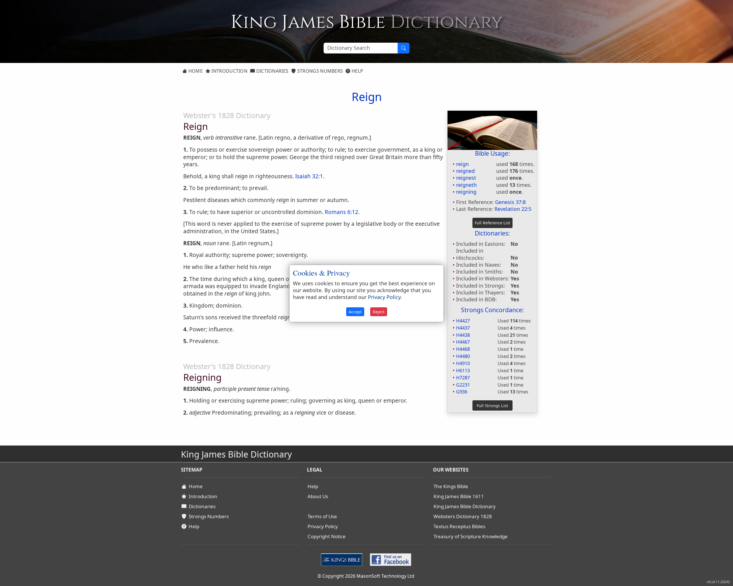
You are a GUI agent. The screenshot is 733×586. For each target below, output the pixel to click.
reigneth (466, 184)
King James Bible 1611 (459, 496)
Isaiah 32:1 (309, 176)
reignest (466, 177)
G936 (461, 392)
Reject (379, 311)
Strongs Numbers (319, 71)
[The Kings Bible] (343, 559)
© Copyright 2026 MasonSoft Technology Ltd (366, 576)
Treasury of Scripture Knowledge (471, 536)
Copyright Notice (327, 536)
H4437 (463, 328)
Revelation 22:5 (512, 208)
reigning (466, 191)
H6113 (463, 370)
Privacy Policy (323, 526)
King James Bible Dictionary (465, 506)
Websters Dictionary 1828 (463, 516)
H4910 (463, 363)
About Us (318, 496)
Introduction (228, 71)
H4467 (463, 342)
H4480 (463, 356)
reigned (465, 170)
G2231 (463, 385)
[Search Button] (403, 48)
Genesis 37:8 (510, 202)
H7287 (463, 378)
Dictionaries (271, 71)
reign (462, 164)
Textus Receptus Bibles (459, 526)
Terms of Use (322, 516)
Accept (355, 311)
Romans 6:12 (341, 212)
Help (356, 71)
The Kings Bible (451, 486)
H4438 (463, 335)
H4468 (463, 349)
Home (195, 71)
